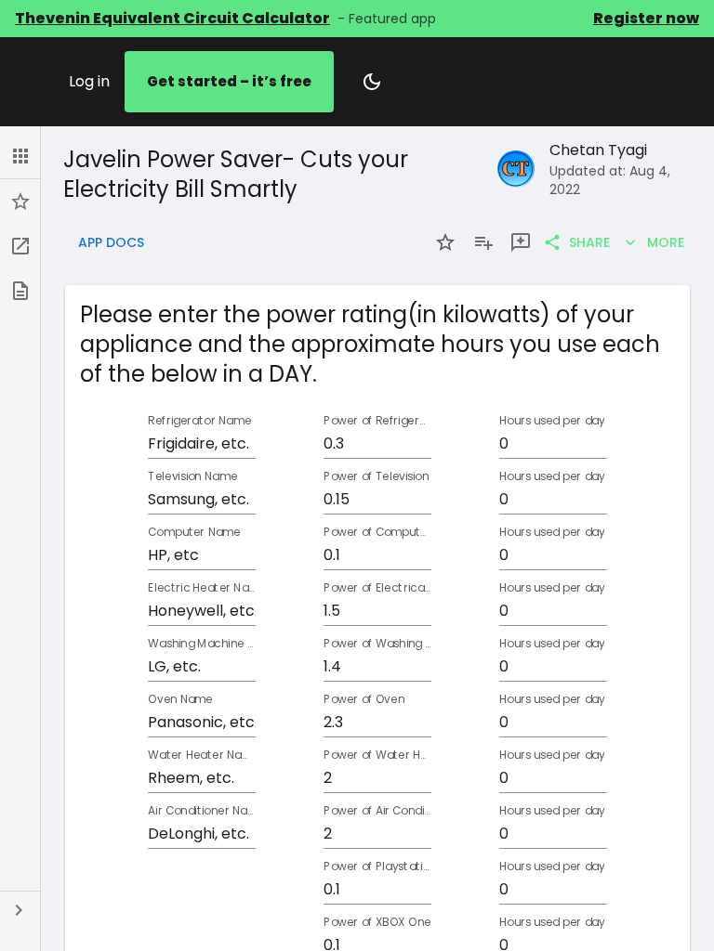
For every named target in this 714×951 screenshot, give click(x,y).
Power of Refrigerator (377, 421)
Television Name (192, 477)
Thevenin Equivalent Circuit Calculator (172, 18)
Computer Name (194, 533)
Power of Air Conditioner (377, 811)
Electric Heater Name (202, 588)
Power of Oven (364, 700)
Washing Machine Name (202, 644)
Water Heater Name (202, 755)
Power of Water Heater (377, 755)
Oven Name (180, 700)
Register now (646, 18)
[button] (20, 156)
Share (589, 242)
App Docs (111, 242)
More (665, 242)
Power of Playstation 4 (377, 867)
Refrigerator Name (199, 421)
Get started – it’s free (229, 81)
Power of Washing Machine (377, 644)
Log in (89, 81)
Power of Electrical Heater (377, 588)
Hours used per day (551, 421)
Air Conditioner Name (202, 811)
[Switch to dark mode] (371, 81)
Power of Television (376, 477)
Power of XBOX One (377, 923)
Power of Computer (377, 533)
